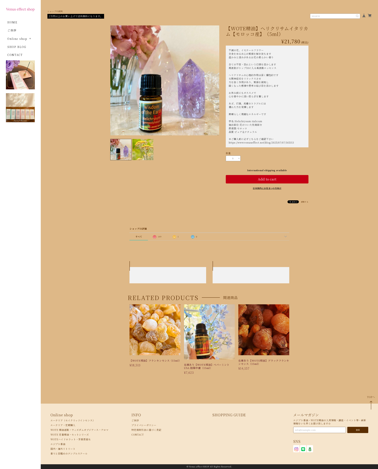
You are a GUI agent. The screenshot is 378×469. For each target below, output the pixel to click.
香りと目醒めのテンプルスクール (69, 453)
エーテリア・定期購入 (62, 425)
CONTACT (15, 55)
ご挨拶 (12, 30)
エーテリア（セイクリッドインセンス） (72, 420)
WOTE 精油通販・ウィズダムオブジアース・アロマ (79, 430)
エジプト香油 (57, 444)
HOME (12, 22)
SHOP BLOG (16, 47)
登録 (358, 429)
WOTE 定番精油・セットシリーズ (69, 434)
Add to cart (267, 179)
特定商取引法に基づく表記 (146, 430)
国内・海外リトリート (62, 449)
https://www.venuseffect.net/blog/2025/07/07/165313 (261, 142)
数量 (228, 153)
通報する (305, 201)
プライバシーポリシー (143, 425)
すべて (138, 236)
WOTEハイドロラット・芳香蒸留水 (70, 439)
